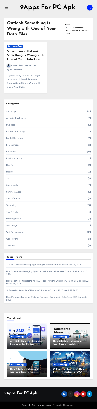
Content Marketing (15, 131)
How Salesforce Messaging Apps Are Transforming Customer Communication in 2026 (48, 281)
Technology (12, 205)
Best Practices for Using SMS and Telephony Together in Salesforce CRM (41, 297)
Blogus (56, 405)
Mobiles (9, 172)
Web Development (15, 232)
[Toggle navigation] (6, 7)
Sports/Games (13, 198)
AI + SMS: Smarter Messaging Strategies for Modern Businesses (37, 264)
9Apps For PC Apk (47, 7)
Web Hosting (12, 239)
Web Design (12, 225)
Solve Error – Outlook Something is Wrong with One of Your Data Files (25, 55)
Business (10, 125)
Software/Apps (15, 46)
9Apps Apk (11, 111)
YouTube (10, 245)
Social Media (12, 185)
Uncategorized (13, 219)
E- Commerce (12, 145)
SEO (8, 178)
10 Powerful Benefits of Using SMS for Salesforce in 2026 (34, 290)
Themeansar (69, 405)
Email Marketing (14, 158)
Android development (16, 118)
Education (11, 151)
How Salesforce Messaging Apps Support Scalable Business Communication (43, 271)
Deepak (14, 65)
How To (9, 165)
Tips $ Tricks (12, 212)
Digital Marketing (14, 138)
